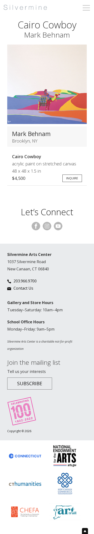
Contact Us (23, 288)
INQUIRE (72, 178)
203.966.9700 (25, 281)
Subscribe (29, 383)
